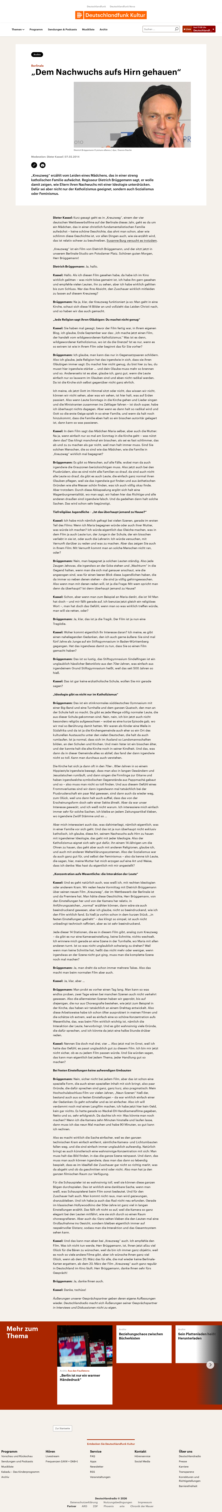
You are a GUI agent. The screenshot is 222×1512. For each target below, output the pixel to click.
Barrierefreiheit (188, 1485)
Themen (17, 29)
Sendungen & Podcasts (62, 29)
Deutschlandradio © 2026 (111, 1498)
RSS (92, 1471)
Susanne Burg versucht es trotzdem (132, 240)
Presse (183, 1461)
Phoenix (109, 1506)
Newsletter (96, 1466)
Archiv (104, 29)
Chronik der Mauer (141, 1506)
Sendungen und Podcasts (17, 1461)
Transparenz (186, 1471)
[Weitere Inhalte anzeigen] (209, 1365)
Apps (93, 1461)
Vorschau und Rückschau (17, 1456)
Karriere (184, 1466)
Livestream (52, 1456)
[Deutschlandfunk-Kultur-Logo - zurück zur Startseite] (111, 15)
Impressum (145, 1502)
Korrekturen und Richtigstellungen (190, 1478)
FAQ (92, 1456)
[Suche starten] (177, 29)
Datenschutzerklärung (84, 1502)
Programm (36, 29)
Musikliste (88, 29)
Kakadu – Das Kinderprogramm (20, 1471)
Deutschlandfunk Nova (122, 6)
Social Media (142, 1461)
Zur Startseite (62, 1428)
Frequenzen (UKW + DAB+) (62, 1461)
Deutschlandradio (190, 1456)
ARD (84, 1506)
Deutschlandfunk (96, 6)
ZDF (95, 1506)
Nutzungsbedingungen (118, 1502)
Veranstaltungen (100, 1476)
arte (122, 1506)
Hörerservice (142, 1456)
